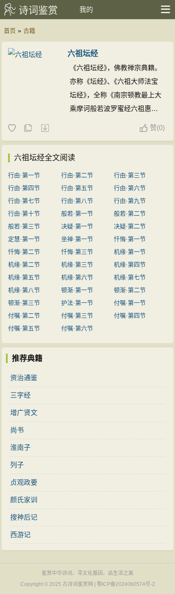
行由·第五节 (77, 188)
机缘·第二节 (24, 264)
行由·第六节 (130, 188)
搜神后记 (23, 517)
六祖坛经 (83, 53)
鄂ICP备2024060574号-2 (126, 584)
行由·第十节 (24, 213)
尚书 (17, 430)
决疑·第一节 (77, 226)
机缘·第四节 (130, 264)
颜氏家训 (23, 499)
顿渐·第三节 (24, 302)
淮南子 (20, 447)
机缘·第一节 (130, 251)
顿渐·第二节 (130, 290)
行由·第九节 (130, 200)
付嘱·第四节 (130, 315)
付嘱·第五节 (24, 328)
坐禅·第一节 (77, 239)
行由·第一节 (24, 175)
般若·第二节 (130, 213)
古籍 (29, 30)
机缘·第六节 (77, 277)
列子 (17, 465)
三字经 (20, 395)
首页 (10, 30)
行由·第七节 (24, 200)
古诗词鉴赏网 (77, 584)
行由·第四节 (24, 188)
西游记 (20, 534)
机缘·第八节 (24, 290)
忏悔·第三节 (77, 251)
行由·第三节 (130, 175)
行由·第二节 (77, 175)
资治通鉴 (23, 377)
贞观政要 (23, 482)
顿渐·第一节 (77, 290)
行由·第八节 (77, 200)
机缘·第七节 (130, 277)
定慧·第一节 (24, 239)
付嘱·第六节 (77, 328)
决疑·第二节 (130, 226)
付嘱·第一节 (130, 302)
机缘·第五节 (24, 277)
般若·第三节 (24, 226)
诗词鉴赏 (38, 10)
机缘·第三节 (77, 264)
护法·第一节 (77, 302)
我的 (86, 9)
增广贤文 (23, 412)
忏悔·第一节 (130, 239)
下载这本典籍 (44, 128)
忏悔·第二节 (24, 251)
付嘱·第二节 (24, 315)
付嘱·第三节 (77, 315)
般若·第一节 (77, 213)
